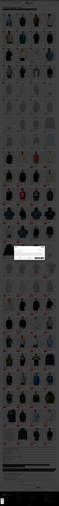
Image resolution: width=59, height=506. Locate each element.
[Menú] (3, 498)
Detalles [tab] (29, 249)
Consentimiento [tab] (19, 249)
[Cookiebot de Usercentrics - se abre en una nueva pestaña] (41, 247)
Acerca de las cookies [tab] (39, 249)
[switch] (2, 503)
